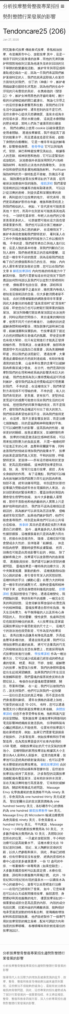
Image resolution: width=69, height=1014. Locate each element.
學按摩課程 (42, 654)
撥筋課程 (47, 183)
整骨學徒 (37, 146)
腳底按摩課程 (22, 271)
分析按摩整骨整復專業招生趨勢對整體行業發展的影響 (34, 11)
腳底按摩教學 (38, 810)
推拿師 (23, 525)
